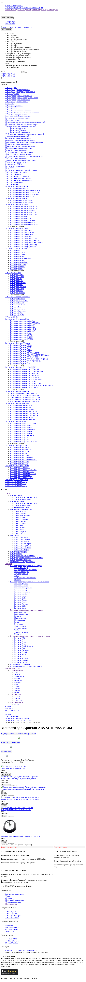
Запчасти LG (19, 656)
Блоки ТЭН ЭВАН (21, 538)
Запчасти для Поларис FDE (20, 425)
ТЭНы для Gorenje (17, 289)
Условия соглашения (13, 902)
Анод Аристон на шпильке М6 (13, 768)
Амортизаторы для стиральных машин (20, 140)
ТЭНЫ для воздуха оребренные (17, 100)
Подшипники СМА (12, 927)
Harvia (16, 704)
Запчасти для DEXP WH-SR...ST (22, 196)
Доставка (8, 898)
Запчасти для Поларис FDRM (21, 431)
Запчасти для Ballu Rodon (19, 454)
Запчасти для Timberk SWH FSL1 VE (24, 208)
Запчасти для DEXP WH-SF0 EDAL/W (24, 194)
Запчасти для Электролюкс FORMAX (24, 377)
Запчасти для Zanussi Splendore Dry (23, 238)
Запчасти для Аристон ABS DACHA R (25, 323)
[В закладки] (14, 785)
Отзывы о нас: (6, 751)
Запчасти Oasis (20, 608)
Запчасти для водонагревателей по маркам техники (29, 582)
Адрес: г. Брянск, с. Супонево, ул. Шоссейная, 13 (24, 8)
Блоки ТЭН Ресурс (21, 550)
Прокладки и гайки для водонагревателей (21, 124)
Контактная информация (14, 894)
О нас (7, 896)
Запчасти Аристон (21, 584)
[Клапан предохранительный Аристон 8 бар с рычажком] (23, 787)
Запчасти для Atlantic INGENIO (22, 472)
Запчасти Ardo (19, 640)
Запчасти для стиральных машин (18, 138)
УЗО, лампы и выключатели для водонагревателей (24, 134)
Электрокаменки (16, 702)
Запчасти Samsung (21, 658)
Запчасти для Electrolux (19, 263)
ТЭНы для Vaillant (17, 303)
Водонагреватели (16, 670)
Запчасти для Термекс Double (21, 349)
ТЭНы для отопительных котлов (17, 297)
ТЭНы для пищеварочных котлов (18, 178)
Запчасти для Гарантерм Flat (20, 407)
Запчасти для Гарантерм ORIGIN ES (24, 415)
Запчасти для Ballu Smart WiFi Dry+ (23, 460)
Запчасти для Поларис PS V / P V (22, 439)
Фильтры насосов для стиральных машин (21, 160)
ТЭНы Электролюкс (22, 515)
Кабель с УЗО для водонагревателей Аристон (18, 779)
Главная (8, 714)
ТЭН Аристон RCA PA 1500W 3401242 (16, 810)
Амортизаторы (20, 612)
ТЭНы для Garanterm (18, 287)
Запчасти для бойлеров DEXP (16, 186)
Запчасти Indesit (20, 654)
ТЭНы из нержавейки (22, 499)
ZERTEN (17, 696)
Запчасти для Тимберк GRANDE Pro (24, 224)
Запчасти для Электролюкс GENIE (23, 381)
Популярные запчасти (9, 921)
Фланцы (17, 580)
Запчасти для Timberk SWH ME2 (22, 210)
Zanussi (17, 688)
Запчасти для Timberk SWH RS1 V (23, 212)
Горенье (17, 678)
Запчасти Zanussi (20, 662)
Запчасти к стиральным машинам (18, 248)
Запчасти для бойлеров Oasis (16, 198)
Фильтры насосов (21, 632)
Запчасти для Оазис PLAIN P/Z (22, 200)
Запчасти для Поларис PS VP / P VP (23, 441)
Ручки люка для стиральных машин (19, 152)
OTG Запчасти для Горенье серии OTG (25, 397)
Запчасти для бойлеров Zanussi (17, 228)
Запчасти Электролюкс (23, 588)
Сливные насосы (20, 628)
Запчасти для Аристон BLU (20, 333)
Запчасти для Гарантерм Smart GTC (23, 419)
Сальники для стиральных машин (18, 154)
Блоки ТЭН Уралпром (22, 544)
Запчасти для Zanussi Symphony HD (23, 246)
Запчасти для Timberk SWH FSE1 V (23, 206)
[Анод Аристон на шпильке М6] (13, 766)
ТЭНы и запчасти (12, 184)
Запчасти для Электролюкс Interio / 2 (24, 387)
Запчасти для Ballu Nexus (19, 448)
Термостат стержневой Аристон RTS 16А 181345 (20, 799)
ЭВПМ (17, 698)
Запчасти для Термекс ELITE (21, 351)
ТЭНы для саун (11, 108)
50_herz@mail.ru (11, 943)
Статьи (8, 706)
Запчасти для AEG (17, 251)
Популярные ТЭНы (8, 908)
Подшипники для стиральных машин (19, 148)
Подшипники (19, 620)
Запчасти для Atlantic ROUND (21, 478)
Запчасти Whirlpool (21, 660)
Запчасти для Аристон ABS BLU (22, 321)
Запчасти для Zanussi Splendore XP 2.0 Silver (26, 242)
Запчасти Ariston (20, 642)
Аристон (17, 672)
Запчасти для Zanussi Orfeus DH (22, 232)
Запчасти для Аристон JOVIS (21, 335)
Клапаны (17, 616)
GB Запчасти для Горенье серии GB (23, 393)
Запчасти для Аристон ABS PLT (22, 325)
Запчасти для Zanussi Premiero (21, 234)
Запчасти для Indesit (17, 267)
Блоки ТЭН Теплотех (22, 548)
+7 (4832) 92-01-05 (8, 74)
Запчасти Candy (20, 648)
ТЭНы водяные (11, 88)
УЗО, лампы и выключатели (25, 578)
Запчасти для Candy (17, 261)
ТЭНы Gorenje (19, 517)
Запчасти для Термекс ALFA (21, 345)
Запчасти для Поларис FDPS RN (22, 429)
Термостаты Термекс (18, 130)
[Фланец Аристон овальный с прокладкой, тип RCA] (10, 834)
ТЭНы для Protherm (17, 299)
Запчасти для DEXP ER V (20, 188)
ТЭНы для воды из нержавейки (17, 90)
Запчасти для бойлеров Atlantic (17, 466)
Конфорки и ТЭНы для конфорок (18, 116)
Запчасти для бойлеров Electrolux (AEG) (20, 367)
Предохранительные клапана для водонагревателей (25, 122)
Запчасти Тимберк (21, 594)
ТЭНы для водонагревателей (16, 102)
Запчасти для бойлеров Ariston (17, 319)
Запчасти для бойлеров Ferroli (16, 480)
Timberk (17, 690)
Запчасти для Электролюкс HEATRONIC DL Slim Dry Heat (32, 385)
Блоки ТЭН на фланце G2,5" (16, 486)
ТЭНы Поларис (20, 523)
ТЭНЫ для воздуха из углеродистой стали (21, 98)
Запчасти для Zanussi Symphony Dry (23, 244)
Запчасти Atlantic (20, 600)
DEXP (16, 692)
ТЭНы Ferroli (19, 529)
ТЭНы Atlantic (19, 527)
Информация (6, 890)
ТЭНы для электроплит (14, 182)
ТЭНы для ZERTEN (17, 305)
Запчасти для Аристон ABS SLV (22, 331)
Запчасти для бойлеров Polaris (16, 421)
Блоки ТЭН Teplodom (22, 546)
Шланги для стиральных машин (17, 162)
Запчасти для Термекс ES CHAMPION (24, 357)
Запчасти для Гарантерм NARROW (23, 411)
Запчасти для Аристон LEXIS (21, 337)
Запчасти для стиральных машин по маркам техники (30, 636)
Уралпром (18, 700)
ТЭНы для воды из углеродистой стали (20, 92)
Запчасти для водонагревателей (17, 118)
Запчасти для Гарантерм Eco (21, 405)
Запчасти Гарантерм (22, 592)
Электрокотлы (15, 694)
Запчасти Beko (20, 644)
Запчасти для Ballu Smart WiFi (21, 458)
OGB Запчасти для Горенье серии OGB (25, 395)
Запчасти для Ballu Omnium (20, 450)
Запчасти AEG (20, 638)
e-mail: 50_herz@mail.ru (14, 6)
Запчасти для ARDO (18, 253)
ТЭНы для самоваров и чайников (18, 110)
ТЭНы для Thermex (17, 293)
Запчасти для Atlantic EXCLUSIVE (23, 470)
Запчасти (8, 564)
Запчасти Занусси (21, 604)
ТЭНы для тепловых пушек (16, 114)
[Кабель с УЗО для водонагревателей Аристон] (19, 777)
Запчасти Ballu (20, 598)
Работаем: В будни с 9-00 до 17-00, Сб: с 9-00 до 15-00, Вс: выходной (31, 10)
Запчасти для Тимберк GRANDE (22, 222)
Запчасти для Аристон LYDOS (21, 339)
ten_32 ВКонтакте (12, 710)
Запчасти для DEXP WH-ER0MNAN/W (25, 190)
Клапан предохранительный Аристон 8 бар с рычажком (22, 789)
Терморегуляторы (21, 574)
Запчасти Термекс (21, 586)
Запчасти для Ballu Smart (19, 456)
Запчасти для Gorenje (18, 265)
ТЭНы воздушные (12, 94)
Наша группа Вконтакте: (10, 742)
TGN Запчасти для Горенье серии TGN (25, 399)
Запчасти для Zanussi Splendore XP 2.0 (24, 240)
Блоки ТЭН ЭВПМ (21, 542)
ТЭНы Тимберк (20, 521)
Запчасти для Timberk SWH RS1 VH (23, 214)
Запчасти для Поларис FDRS (21, 433)
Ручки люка (18, 624)
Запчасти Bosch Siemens (23, 646)
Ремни (16, 622)
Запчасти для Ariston (18, 255)
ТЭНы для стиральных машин (17, 158)
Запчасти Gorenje (20, 590)
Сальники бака (20, 626)
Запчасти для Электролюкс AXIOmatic (24, 369)
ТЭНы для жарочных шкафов (16, 172)
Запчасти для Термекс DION (21, 347)
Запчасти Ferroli (20, 602)
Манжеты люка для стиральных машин (20, 146)
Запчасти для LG (16, 269)
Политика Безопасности (14, 900)
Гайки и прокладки (21, 572)
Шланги (17, 634)
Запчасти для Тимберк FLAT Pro (22, 220)
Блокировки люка (21, 614)
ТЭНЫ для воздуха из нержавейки (18, 96)
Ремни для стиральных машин (17, 150)
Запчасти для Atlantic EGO (20, 468)
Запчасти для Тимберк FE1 (20, 216)
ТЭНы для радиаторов (14, 106)
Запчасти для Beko (17, 257)
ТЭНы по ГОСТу (12, 317)
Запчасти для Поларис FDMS (21, 427)
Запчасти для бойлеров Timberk (17, 204)
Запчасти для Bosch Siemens (20, 259)
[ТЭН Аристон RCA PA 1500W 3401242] (17, 808)
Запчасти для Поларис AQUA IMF (23, 423)
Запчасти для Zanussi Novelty (21, 230)
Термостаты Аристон (18, 128)
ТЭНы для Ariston (17, 275)
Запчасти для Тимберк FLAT (21, 218)
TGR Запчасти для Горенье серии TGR (25, 401)
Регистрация (10, 24)
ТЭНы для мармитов (13, 174)
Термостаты (9, 931)
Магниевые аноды (12, 120)
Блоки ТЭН (9, 104)
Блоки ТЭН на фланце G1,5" (16, 482)
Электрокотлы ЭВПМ (13, 164)
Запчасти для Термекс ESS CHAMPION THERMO (29, 359)
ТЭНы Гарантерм (21, 519)
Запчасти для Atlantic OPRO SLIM (23, 474)
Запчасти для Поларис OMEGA (22, 435)
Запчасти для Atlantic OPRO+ (21, 476)
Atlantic (17, 686)
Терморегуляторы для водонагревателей (20, 126)
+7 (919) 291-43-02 (8, 76)
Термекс (17, 674)
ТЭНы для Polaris (16, 291)
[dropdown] (2, 2)
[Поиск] (26, 72)
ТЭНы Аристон (20, 511)
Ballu (16, 684)
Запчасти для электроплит (15, 166)
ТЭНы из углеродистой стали (25, 497)
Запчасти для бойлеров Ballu (16, 445)
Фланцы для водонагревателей (17, 136)
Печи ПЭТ (9, 168)
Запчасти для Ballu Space (19, 462)
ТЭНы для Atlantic (17, 277)
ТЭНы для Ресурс (16, 307)
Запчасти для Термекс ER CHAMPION (25, 353)
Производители (11, 904)
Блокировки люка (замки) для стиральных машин (24, 142)
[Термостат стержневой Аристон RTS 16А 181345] (20, 797)
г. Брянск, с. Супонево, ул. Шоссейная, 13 (21, 950)
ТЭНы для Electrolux (18, 283)
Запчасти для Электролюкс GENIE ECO (25, 383)
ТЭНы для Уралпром (18, 311)
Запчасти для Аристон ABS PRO (22, 327)
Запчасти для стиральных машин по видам (26, 610)
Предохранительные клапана (25, 570)
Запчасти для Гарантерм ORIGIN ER (24, 413)
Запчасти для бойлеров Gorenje (17, 391)
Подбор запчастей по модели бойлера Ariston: (18, 734)
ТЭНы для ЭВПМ (17, 315)
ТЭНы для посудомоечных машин (18, 180)
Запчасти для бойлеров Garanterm (18, 403)
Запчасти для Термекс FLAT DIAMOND (25, 361)
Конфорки (9, 925)
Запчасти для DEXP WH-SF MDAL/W (24, 192)
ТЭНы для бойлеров (13, 273)
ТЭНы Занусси (20, 531)
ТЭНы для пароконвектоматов (17, 176)
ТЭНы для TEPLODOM (19, 301)
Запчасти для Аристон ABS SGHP (23, 329)
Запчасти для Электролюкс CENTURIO (25, 373)
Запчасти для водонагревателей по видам (26, 566)
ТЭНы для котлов (12, 918)
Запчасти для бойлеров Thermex (17, 343)
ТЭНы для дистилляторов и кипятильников (22, 112)
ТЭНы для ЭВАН (16, 313)
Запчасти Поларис (21, 596)
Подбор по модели (12, 668)
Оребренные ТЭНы (21, 507)
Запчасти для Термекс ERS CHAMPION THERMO (29, 355)
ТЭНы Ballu (19, 525)
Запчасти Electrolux (21, 650)
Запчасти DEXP (20, 606)
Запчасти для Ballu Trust (19, 464)
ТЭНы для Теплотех (17, 309)
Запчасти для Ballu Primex (20, 452)
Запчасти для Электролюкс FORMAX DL (26, 379)
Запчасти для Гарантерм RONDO (22, 417)
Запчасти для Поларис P (19, 437)
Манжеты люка (20, 618)
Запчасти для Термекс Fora (20, 363)
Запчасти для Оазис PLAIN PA (21, 202)
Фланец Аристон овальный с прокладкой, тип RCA (20, 836)
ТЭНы (7, 493)
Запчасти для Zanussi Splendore (21, 236)
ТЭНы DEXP (19, 533)
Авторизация (10, 22)
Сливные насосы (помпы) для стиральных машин (24, 156)
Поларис (17, 682)
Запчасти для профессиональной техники (21, 170)
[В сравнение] (16, 785)
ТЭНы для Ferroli (16, 285)
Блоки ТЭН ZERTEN (22, 540)
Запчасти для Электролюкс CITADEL (24, 375)
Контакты (9, 708)
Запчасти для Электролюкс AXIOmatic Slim (26, 371)
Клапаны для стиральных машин (18, 144)
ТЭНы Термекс (20, 513)
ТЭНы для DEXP (16, 281)
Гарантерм (18, 680)
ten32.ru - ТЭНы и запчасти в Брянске (17, 886)
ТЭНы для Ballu (16, 279)
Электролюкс (19, 676)
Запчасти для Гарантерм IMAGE (22, 409)
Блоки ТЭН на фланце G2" (15, 484)
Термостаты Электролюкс (20, 132)
